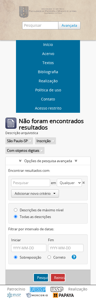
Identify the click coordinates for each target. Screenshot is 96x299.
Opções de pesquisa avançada (48, 160)
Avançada (69, 25)
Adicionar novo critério (33, 193)
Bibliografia (48, 71)
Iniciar (16, 240)
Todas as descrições (35, 216)
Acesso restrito (48, 108)
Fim (51, 240)
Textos (48, 62)
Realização (48, 80)
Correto (59, 257)
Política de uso (48, 89)
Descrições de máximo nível (41, 210)
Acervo (48, 53)
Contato (48, 99)
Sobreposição (30, 257)
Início (48, 44)
